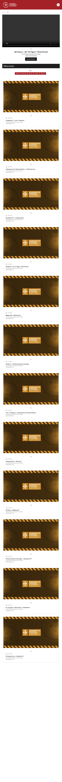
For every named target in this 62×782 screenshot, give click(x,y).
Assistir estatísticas (31, 59)
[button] (58, 5)
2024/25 (24, 73)
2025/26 (18, 73)
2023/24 (30, 73)
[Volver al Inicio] (10, 5)
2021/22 (43, 73)
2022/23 (37, 73)
